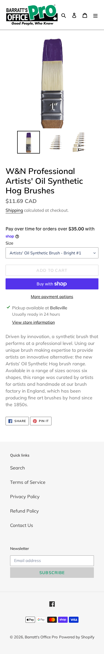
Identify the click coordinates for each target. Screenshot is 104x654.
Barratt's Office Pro (41, 637)
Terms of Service (27, 482)
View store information (33, 322)
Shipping (14, 210)
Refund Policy (24, 511)
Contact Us (21, 525)
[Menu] (95, 15)
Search (17, 468)
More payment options (52, 296)
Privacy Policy (25, 496)
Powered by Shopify (76, 637)
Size (9, 243)
